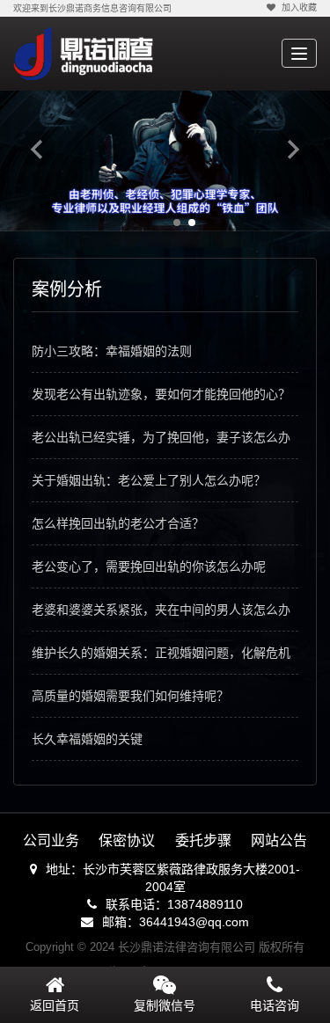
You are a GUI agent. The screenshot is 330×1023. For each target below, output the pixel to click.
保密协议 (127, 840)
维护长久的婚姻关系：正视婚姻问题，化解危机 (161, 653)
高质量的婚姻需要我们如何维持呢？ (130, 696)
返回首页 (54, 1005)
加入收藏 (299, 7)
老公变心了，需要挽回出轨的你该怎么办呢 (149, 566)
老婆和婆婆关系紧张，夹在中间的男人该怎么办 (161, 610)
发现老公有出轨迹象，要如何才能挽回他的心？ (161, 394)
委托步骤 (203, 840)
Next (293, 148)
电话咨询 (274, 1005)
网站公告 (279, 840)
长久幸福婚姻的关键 (87, 739)
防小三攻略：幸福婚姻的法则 (112, 351)
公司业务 (51, 840)
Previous (37, 148)
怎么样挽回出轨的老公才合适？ (118, 523)
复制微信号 (164, 1005)
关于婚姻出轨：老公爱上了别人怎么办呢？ (149, 480)
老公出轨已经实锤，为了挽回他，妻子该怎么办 (161, 437)
